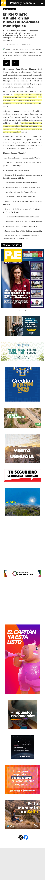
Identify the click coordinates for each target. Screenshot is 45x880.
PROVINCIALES (9, 9)
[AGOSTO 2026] (22, 306)
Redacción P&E (26, 44)
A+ (6, 63)
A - (15, 63)
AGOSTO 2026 (22, 311)
